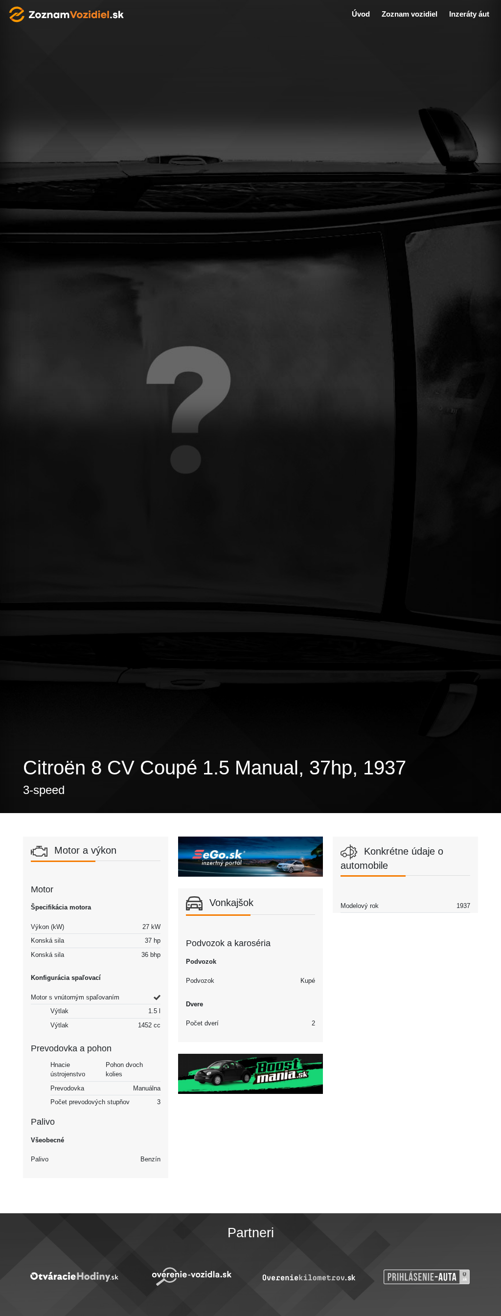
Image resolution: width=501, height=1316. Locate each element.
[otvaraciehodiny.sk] (74, 1277)
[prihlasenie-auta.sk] (427, 1277)
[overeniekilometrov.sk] (309, 1277)
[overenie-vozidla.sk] (192, 1277)
